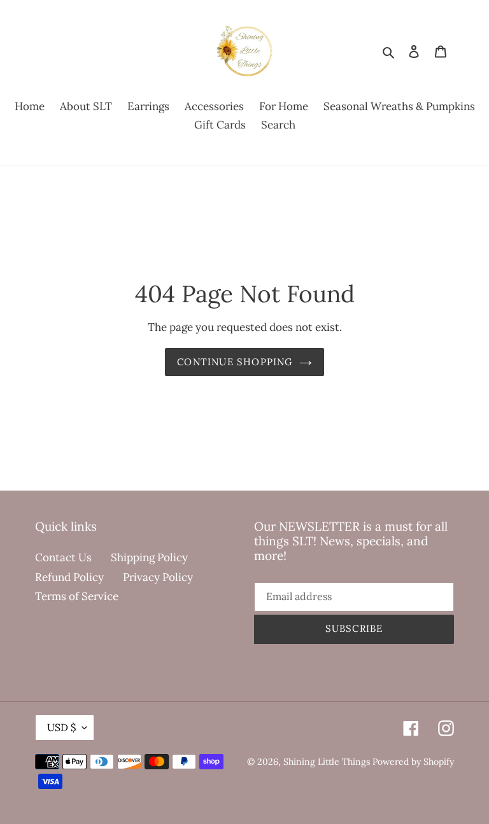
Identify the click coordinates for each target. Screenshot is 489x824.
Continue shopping (234, 362)
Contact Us (63, 557)
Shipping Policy (149, 557)
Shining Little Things (326, 761)
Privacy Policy (158, 577)
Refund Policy (69, 577)
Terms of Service (76, 596)
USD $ (61, 727)
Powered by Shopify (413, 761)
